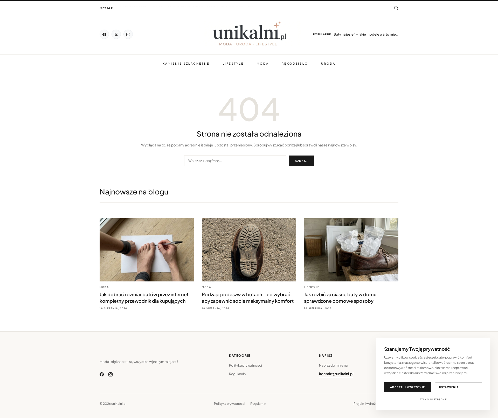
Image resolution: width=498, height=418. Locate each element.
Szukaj (301, 161)
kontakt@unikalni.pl (336, 373)
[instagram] (128, 34)
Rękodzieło (295, 63)
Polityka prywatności (245, 365)
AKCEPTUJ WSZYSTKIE (407, 387)
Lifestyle (233, 63)
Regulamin (237, 374)
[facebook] (104, 34)
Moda (263, 63)
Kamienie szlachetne (186, 63)
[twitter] (116, 34)
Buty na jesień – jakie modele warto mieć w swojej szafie (366, 34)
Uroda (328, 63)
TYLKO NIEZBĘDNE (433, 399)
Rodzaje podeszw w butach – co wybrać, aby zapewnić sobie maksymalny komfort (186, 5)
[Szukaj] (396, 8)
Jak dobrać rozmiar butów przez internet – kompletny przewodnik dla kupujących (185, 8)
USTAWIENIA (449, 387)
